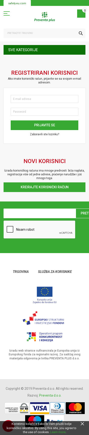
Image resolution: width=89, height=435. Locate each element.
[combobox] (44, 33)
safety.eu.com (17, 3)
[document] (44, 428)
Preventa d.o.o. (50, 395)
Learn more (58, 432)
